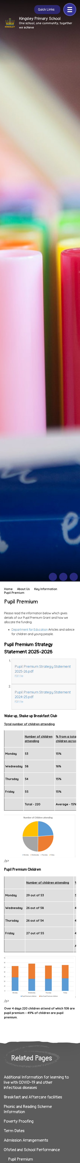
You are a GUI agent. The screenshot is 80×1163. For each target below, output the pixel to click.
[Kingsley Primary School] (10, 23)
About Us (23, 589)
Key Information (45, 589)
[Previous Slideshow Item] (53, 577)
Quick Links (46, 9)
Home (8, 589)
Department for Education (30, 629)
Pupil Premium (14, 593)
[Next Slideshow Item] (63, 577)
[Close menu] (69, 9)
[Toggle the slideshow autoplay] (74, 577)
